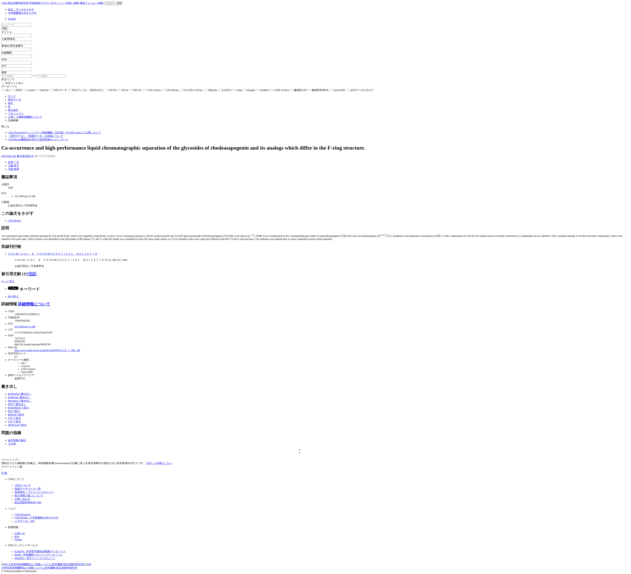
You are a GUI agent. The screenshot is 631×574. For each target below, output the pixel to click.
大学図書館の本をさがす (22, 13)
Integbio (251, 90)
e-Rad (239, 90)
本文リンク (7, 79)
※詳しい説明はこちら (159, 463)
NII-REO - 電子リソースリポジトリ (34, 558)
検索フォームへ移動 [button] (91, 3)
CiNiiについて (22, 485)
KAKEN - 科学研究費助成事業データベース (40, 551)
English (12, 18)
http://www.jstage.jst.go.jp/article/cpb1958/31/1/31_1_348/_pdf (47, 350)
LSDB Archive (281, 90)
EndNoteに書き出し (19, 397)
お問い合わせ (22, 499)
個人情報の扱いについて (28, 495)
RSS (16, 536)
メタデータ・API (24, 521)
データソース (9, 86)
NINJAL (137, 90)
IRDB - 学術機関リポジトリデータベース (38, 554)
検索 (119, 3)
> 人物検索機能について (28, 117)
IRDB (19, 90)
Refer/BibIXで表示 (18, 407)
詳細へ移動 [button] (72, 3)
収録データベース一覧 (27, 488)
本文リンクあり (14, 83)
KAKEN (226, 90)
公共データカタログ (361, 90)
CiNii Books (172, 90)
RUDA (113, 90)
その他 (12, 443)
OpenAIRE (339, 90)
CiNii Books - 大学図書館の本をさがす (36, 517)
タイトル (6, 32)
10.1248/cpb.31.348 (24, 326)
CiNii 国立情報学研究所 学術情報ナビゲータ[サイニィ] (33, 3)
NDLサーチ (60, 90)
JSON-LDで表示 (17, 425)
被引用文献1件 (25, 156)
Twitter (18, 539)
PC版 (4, 473)
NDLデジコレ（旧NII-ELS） (88, 90)
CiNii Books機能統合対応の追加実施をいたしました (38, 139)
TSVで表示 (14, 418)
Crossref (31, 90)
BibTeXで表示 (16, 414)
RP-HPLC (13, 296)
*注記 (31, 274)
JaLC (8, 90)
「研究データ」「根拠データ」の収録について (35, 136)
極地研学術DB (320, 90)
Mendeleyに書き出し (19, 400)
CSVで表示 (14, 421)
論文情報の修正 (17, 440)
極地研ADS (300, 90)
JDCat (125, 90)
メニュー (109, 3)
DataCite (44, 90)
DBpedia (212, 90)
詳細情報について (34, 304)
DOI (3, 66)
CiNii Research (22, 514)
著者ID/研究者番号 (12, 45)
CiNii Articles (154, 90)
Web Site (12, 156)
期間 (4, 72)
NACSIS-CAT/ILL (193, 90)
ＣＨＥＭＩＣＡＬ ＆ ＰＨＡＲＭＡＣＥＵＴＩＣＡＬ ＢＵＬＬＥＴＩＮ (52, 253)
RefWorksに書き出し (20, 393)
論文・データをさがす (21, 9)
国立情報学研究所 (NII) (27, 502)
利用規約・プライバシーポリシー (34, 492)
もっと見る (7, 281)
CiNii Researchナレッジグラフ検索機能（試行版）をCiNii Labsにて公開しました (54, 132)
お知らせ (19, 533)
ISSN (4, 59)
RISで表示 (14, 411)
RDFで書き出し (17, 404)
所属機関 (6, 52)
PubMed (264, 90)
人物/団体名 (8, 39)
